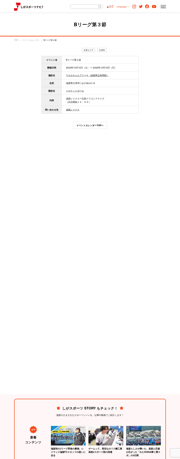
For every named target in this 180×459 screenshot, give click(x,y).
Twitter (141, 6)
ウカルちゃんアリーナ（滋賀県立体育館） (87, 75)
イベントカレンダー (31, 40)
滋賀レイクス (72, 109)
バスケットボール (75, 90)
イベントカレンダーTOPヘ (90, 125)
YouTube (154, 6)
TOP (16, 40)
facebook (147, 6)
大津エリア (88, 50)
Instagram (134, 6)
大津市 (102, 50)
